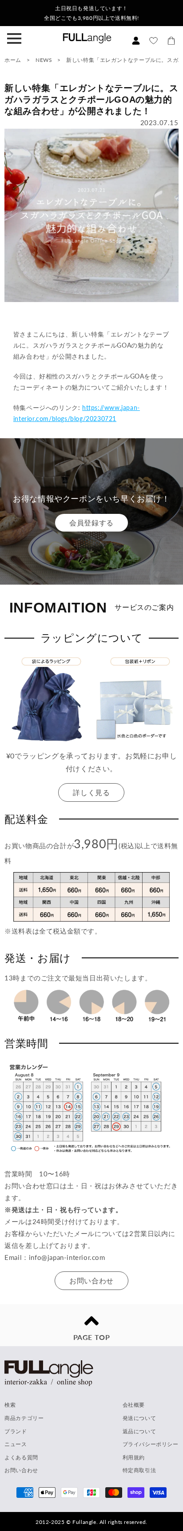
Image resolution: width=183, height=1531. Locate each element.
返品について (139, 1431)
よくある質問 (21, 1457)
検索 (10, 1404)
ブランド (15, 1431)
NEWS (44, 60)
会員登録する (91, 522)
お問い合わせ (91, 1280)
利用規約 (134, 1457)
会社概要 (134, 1404)
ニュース (15, 1444)
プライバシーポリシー (151, 1444)
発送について (139, 1418)
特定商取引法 (139, 1470)
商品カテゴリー (24, 1418)
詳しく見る (91, 792)
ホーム (12, 60)
